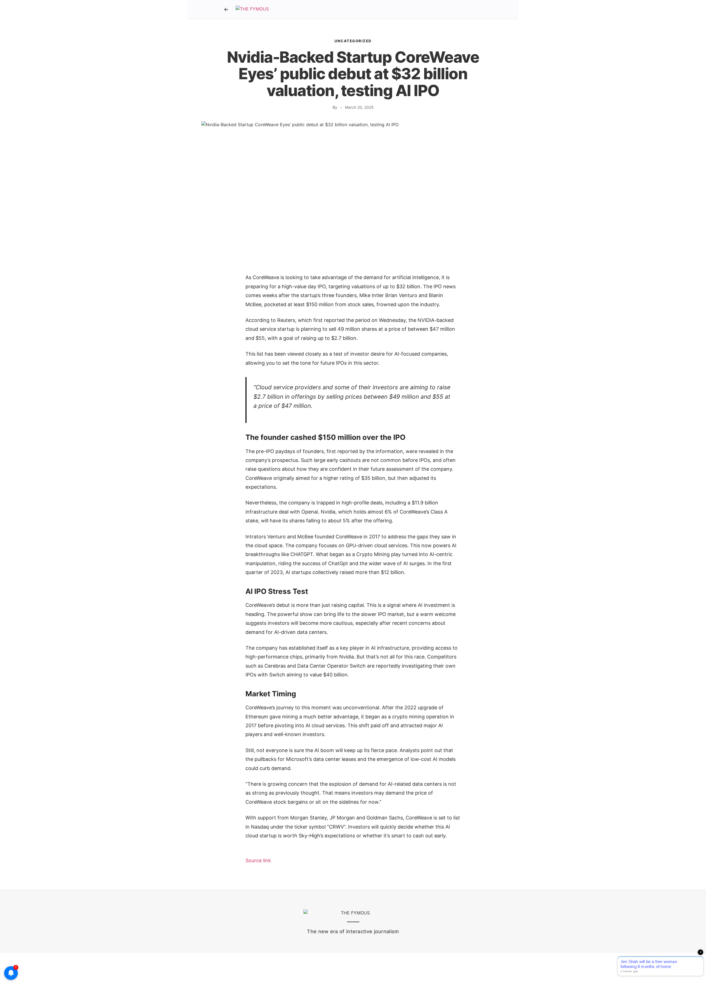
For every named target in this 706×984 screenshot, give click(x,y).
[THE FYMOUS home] (252, 9)
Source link (258, 860)
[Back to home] (226, 9)
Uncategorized (353, 41)
